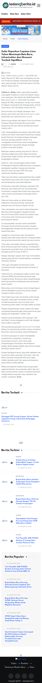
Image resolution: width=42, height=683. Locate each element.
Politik (12, 39)
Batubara (20, 476)
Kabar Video (26, 14)
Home (5, 39)
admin (13, 64)
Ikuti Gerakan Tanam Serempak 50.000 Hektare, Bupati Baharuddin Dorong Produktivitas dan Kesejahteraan (19, 636)
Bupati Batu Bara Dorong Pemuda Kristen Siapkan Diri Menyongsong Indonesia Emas (18, 585)
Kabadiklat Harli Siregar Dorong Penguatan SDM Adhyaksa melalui (27, 521)
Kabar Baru (14, 14)
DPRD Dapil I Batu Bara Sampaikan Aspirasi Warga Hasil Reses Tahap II (17, 618)
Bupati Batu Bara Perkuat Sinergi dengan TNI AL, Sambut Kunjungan (27, 501)
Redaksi (4, 14)
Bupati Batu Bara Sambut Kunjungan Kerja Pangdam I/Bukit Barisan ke (28, 482)
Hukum (18, 457)
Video (14, 663)
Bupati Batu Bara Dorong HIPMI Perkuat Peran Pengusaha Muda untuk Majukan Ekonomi (16, 601)
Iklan (32, 667)
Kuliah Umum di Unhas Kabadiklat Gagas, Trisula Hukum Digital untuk (27, 462)
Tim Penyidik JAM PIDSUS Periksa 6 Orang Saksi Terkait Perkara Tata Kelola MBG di (18, 569)
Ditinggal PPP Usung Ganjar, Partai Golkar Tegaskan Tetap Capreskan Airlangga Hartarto (20, 419)
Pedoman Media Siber (15, 667)
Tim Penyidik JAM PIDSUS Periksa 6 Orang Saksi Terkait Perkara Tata (27, 540)
